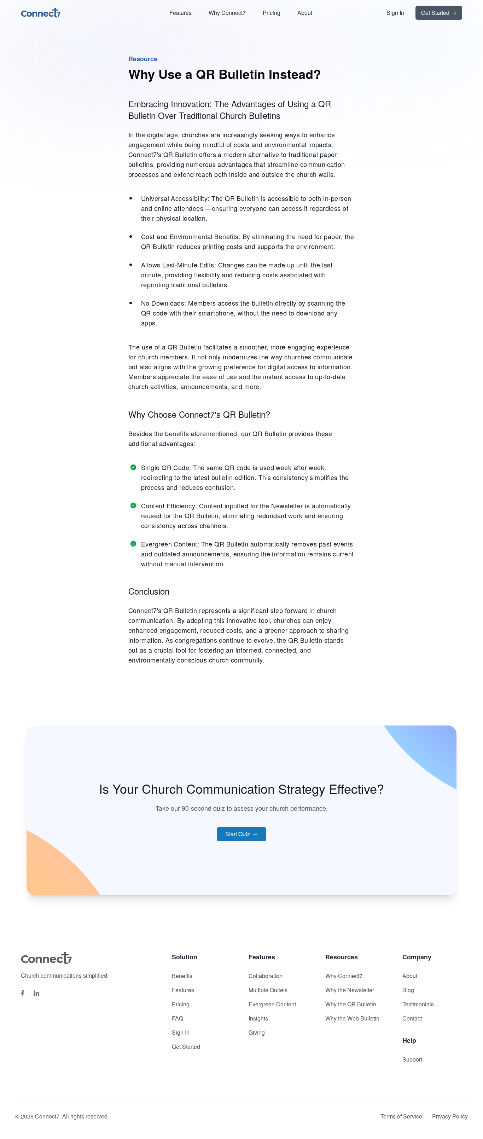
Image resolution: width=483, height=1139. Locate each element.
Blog (408, 990)
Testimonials (418, 1004)
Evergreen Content (272, 1004)
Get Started (436, 12)
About (304, 12)
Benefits (182, 976)
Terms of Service (401, 1116)
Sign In (395, 12)
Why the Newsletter (349, 990)
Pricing (271, 12)
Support (412, 1059)
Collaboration (266, 976)
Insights (258, 1018)
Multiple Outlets (268, 990)
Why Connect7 (227, 12)
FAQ (177, 1018)
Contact (412, 1018)
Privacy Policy (450, 1116)
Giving (257, 1032)
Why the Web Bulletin (352, 1018)
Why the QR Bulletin (350, 1004)
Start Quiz (238, 834)
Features (180, 12)
